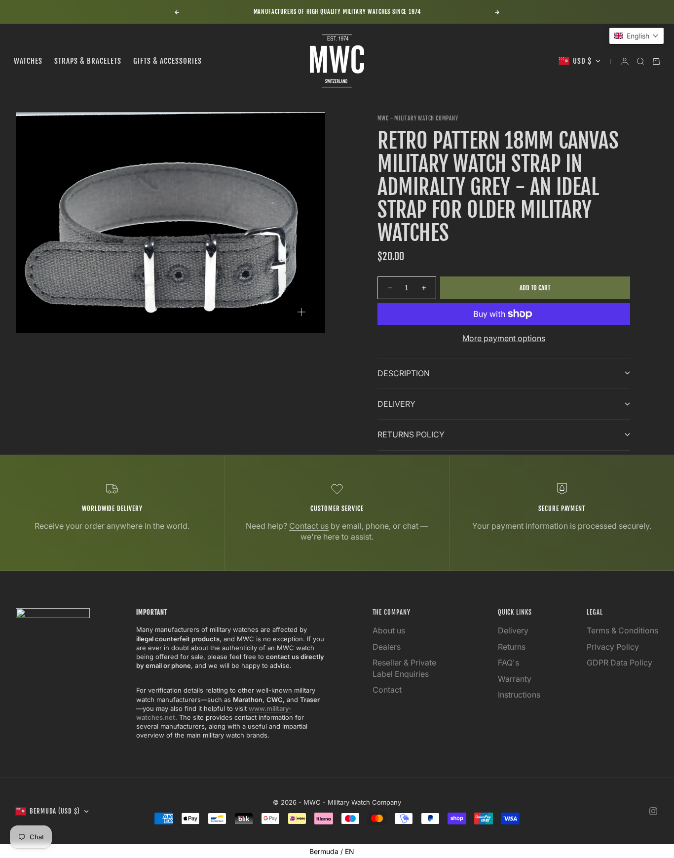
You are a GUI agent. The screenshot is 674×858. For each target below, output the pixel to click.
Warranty (514, 679)
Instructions (519, 695)
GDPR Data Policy (619, 662)
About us (389, 630)
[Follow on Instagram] (653, 811)
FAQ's (508, 662)
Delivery (513, 630)
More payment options (503, 338)
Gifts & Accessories (167, 61)
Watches (28, 61)
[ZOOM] (301, 312)
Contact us (309, 526)
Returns (511, 647)
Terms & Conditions (622, 630)
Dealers (387, 647)
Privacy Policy (613, 647)
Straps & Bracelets (87, 61)
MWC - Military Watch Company (417, 118)
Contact (387, 690)
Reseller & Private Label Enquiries (404, 668)
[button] (636, 36)
